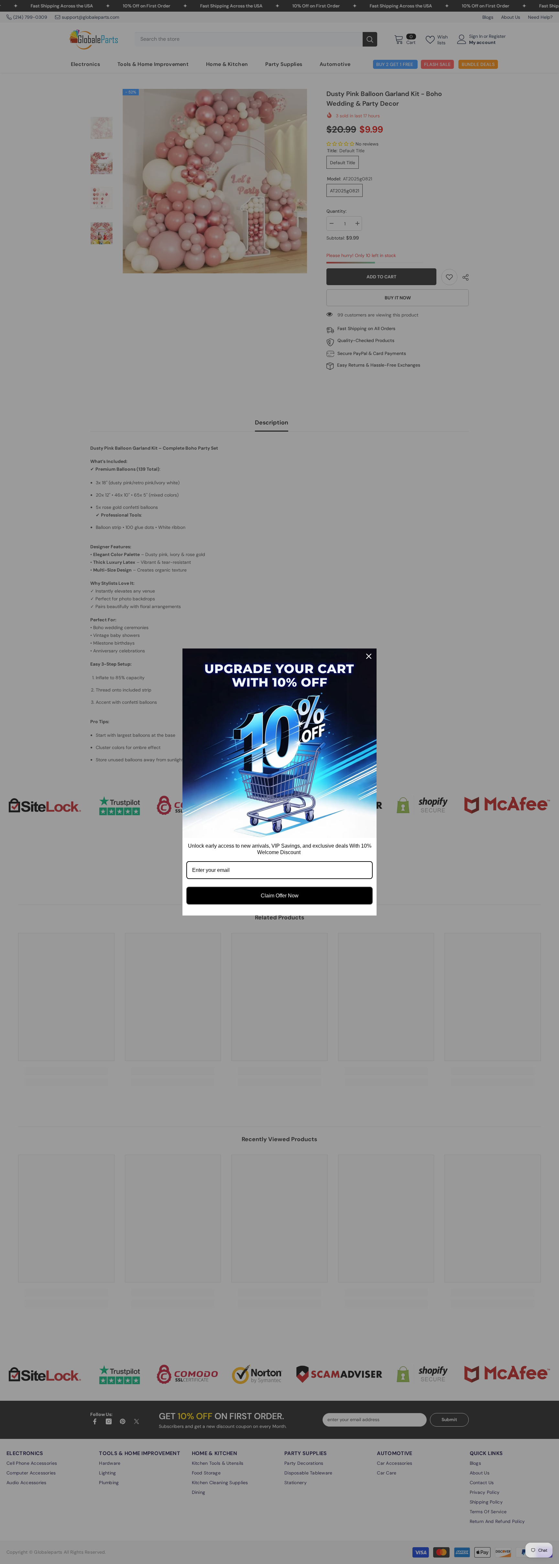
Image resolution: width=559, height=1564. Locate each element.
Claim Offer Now (280, 895)
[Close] (369, 656)
